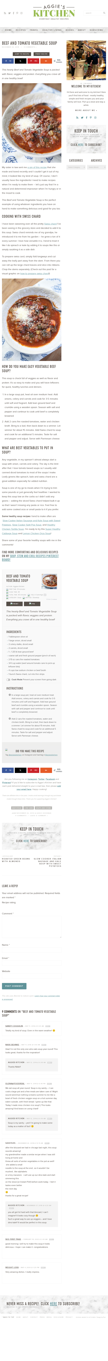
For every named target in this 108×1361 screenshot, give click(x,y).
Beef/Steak (16, 808)
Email (5, 958)
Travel (34, 30)
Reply (48, 1026)
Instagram (32, 779)
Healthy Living (52, 30)
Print (15, 604)
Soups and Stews (43, 808)
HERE (26, 841)
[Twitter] (9, 13)
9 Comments (21, 815)
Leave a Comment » (39, 815)
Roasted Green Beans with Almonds (16, 858)
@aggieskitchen (15, 755)
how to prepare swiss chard (34, 273)
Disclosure (59, 1317)
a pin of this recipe (37, 167)
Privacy (69, 1317)
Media (49, 1317)
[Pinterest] (17, 13)
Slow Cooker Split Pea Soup (26, 525)
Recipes (21, 30)
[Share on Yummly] (46, 61)
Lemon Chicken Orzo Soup (37, 533)
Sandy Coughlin (14, 1026)
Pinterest (6, 782)
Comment (8, 913)
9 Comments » (30, 47)
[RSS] (5, 13)
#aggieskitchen (51, 755)
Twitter (41, 779)
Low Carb (28, 808)
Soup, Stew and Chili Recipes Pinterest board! (30, 558)
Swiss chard (50, 223)
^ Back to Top (8, 1317)
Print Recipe (42, 54)
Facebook (50, 779)
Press (42, 1317)
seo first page (13, 1239)
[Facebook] (13, 13)
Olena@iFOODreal (15, 1083)
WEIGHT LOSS (12, 1267)
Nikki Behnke (12, 1045)
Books (70, 30)
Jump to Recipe (22, 54)
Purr (104, 1317)
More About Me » (86, 110)
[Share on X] (20, 61)
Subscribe (96, 30)
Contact (34, 1317)
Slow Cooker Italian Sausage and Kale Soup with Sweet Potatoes (47, 861)
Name (6, 945)
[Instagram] (21, 13)
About (82, 30)
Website (6, 971)
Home (8, 30)
